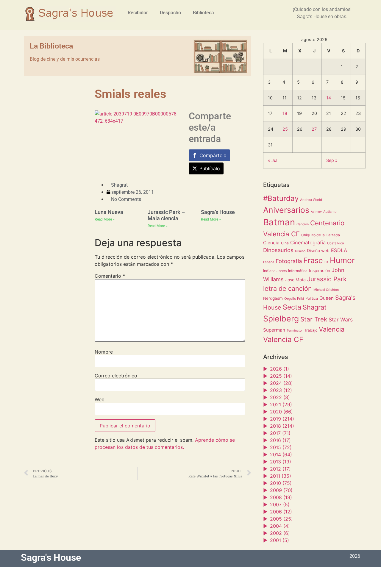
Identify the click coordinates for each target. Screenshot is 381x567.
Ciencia (271, 243)
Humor (342, 260)
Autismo (330, 212)
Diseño (300, 251)
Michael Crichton (326, 290)
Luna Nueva (109, 212)
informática (297, 270)
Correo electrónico (116, 375)
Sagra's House (51, 557)
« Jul (272, 160)
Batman (279, 222)
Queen (326, 298)
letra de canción (287, 288)
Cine (285, 243)
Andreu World (311, 200)
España (268, 262)
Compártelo (213, 155)
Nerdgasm (273, 298)
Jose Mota (295, 279)
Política (311, 298)
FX (326, 262)
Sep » (332, 160)
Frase (313, 260)
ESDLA (339, 250)
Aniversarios (286, 210)
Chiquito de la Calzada (320, 235)
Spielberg (281, 318)
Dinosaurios (278, 250)
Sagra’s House (218, 212)
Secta (292, 307)
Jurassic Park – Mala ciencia (166, 215)
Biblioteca (203, 12)
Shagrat (315, 307)
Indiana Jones (275, 270)
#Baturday (281, 198)
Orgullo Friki (294, 298)
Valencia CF (283, 339)
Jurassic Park (326, 279)
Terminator (295, 330)
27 (314, 129)
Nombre (104, 351)
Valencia (331, 329)
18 (284, 113)
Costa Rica (335, 243)
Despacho (170, 12)
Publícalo (209, 168)
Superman (274, 330)
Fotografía (289, 261)
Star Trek (313, 319)
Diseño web (318, 250)
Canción (302, 224)
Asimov (316, 212)
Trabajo (310, 330)
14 (328, 97)
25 (285, 129)
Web (99, 399)
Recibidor (138, 12)
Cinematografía (308, 243)
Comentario (110, 276)
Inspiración (319, 270)
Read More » (105, 219)
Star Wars (341, 319)
